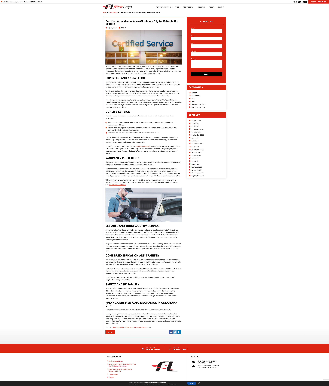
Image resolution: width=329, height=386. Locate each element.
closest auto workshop (117, 184)
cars (193, 101)
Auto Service (196, 95)
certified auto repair (143, 146)
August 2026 (196, 120)
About (211, 7)
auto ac (194, 92)
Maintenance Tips (198, 107)
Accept (191, 383)
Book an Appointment (116, 361)
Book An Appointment (318, 2)
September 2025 (197, 135)
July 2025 (194, 138)
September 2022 (197, 175)
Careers (111, 377)
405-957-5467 (300, 1)
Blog (193, 98)
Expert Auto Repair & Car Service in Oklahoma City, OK (120, 370)
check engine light (198, 104)
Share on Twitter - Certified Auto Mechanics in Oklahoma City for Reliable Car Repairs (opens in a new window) (175, 332)
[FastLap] (117, 6)
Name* (193, 28)
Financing (201, 7)
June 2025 (195, 141)
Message (193, 59)
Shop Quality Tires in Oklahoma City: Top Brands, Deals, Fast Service (122, 365)
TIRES (177, 7)
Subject (193, 51)
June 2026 (195, 123)
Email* (193, 43)
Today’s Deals (188, 7)
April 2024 (195, 146)
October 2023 (196, 152)
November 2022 (197, 173)
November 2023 (197, 149)
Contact (221, 7)
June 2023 (195, 161)
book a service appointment (136, 327)
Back (110, 332)
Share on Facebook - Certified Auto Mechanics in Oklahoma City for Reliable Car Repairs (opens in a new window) (171, 332)
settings (174, 384)
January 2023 (196, 170)
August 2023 (196, 155)
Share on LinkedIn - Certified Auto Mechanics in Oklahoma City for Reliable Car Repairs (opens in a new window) (179, 332)
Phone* (193, 36)
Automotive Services (163, 7)
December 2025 (197, 129)
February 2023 (196, 167)
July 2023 (194, 158)
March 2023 (195, 164)
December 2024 (197, 143)
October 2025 (196, 132)
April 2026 (195, 126)
